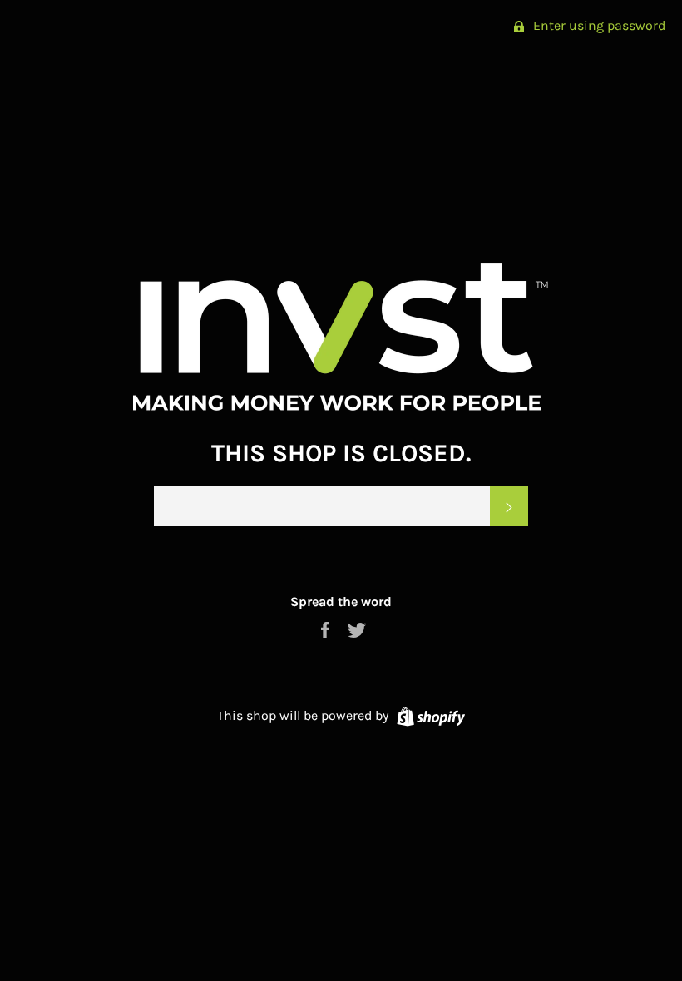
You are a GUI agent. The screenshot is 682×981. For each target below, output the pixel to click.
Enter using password (597, 25)
